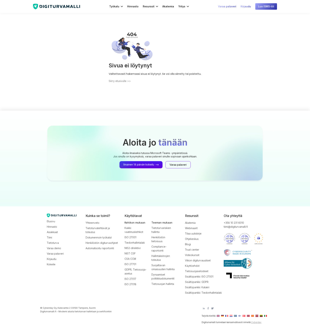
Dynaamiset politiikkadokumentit (162, 276)
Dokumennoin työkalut (99, 237)
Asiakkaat (52, 232)
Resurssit (148, 6)
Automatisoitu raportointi (100, 248)
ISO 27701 (130, 264)
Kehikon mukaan (135, 222)
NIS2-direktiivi (133, 248)
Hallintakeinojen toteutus (160, 257)
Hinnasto (132, 6)
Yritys (181, 6)
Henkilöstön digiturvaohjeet (102, 242)
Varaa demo (54, 248)
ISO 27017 (130, 278)
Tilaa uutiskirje (193, 233)
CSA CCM (130, 258)
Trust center (192, 249)
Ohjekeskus (192, 238)
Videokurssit (192, 255)
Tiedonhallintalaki (135, 242)
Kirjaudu (51, 258)
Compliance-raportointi (158, 248)
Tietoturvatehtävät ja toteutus (98, 230)
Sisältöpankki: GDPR (196, 281)
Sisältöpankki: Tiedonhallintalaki (201, 292)
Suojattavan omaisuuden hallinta (163, 267)
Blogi (188, 244)
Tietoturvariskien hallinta (161, 229)
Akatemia (168, 6)
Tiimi (49, 237)
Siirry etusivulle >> (120, 80)
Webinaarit (191, 228)
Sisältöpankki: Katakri (197, 287)
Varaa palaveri (55, 253)
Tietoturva (53, 242)
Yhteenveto (92, 222)
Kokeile (51, 264)
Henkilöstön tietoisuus (158, 239)
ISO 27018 (130, 284)
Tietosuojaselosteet (196, 271)
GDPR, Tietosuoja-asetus (135, 271)
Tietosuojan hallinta (162, 283)
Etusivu (51, 221)
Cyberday (256, 322)
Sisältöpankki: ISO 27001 (199, 276)
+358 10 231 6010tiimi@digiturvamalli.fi (236, 224)
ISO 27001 (130, 237)
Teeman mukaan (161, 222)
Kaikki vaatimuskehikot (134, 229)
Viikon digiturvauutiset (198, 260)
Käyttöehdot (192, 265)
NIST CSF (130, 253)
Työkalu (114, 6)
